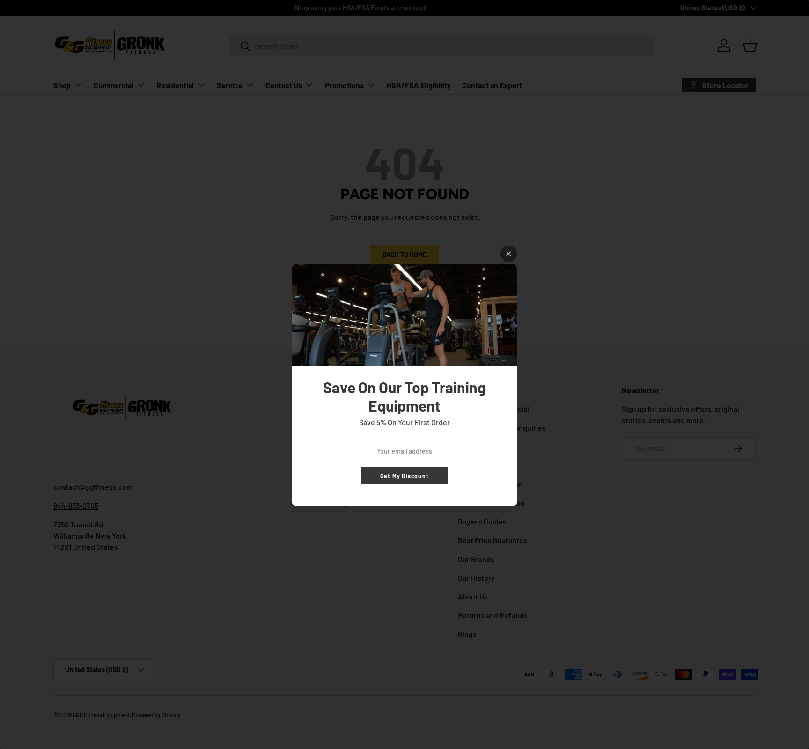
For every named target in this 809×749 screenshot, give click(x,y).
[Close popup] (508, 254)
